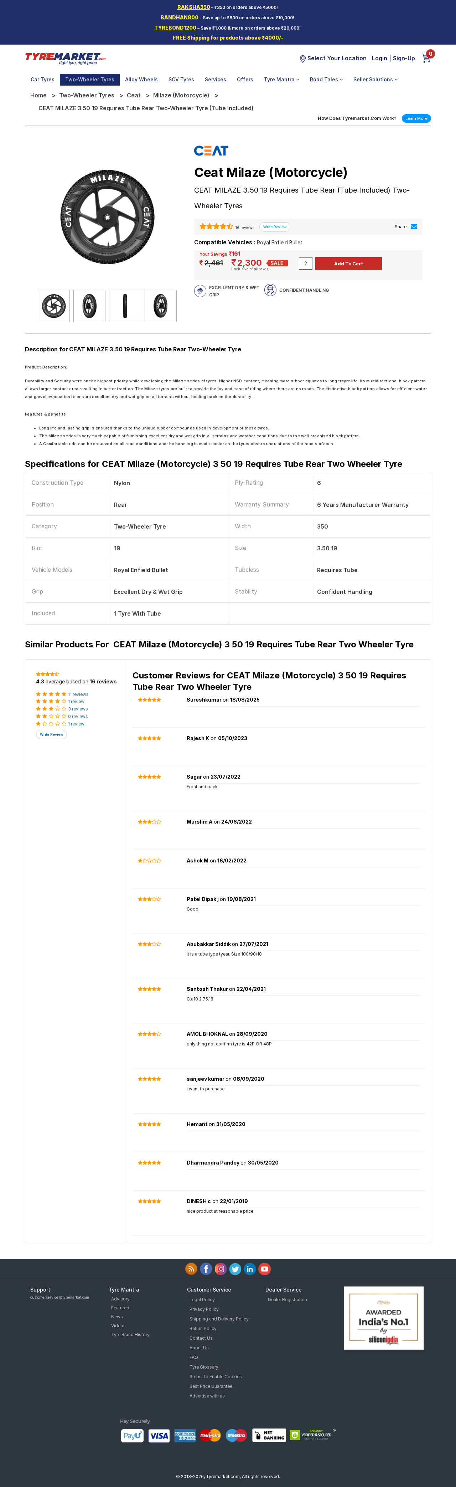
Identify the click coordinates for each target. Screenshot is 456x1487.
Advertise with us (207, 1396)
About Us (199, 1347)
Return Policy (203, 1328)
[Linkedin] (250, 1269)
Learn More (416, 118)
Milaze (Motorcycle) (181, 95)
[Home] (65, 58)
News (117, 1316)
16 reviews (244, 227)
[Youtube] (264, 1269)
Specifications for (213, 464)
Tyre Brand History (130, 1334)
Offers (245, 79)
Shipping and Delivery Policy (219, 1319)
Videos (118, 1325)
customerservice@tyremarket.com (59, 1297)
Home (38, 95)
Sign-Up (404, 58)
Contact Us (201, 1338)
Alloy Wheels (141, 79)
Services (215, 79)
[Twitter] (235, 1269)
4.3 (40, 681)
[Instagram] (220, 1269)
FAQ (194, 1357)
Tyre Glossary (204, 1367)
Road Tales (325, 79)
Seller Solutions (373, 79)
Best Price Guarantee (211, 1386)
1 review (76, 701)
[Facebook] (206, 1269)
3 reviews (78, 709)
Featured (120, 1307)
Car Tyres (43, 79)
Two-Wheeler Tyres (89, 79)
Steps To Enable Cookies (216, 1376)
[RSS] (191, 1269)
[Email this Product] (414, 227)
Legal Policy (202, 1299)
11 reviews (78, 694)
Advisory (120, 1299)
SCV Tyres (181, 79)
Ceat (134, 95)
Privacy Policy (204, 1309)
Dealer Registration (287, 1299)
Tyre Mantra (280, 79)
